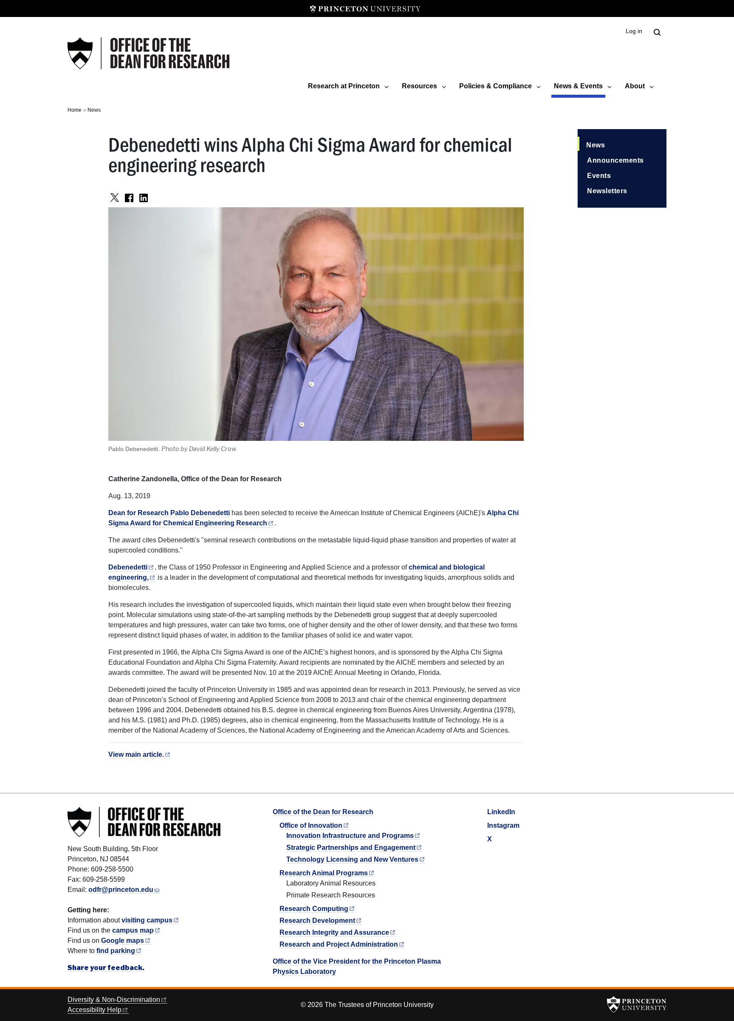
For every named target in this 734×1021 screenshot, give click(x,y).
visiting (146, 920)
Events (599, 175)
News (94, 110)
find (115, 950)
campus (133, 930)
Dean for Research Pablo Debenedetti (169, 512)
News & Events (579, 86)
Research (313, 908)
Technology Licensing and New (352, 859)
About (635, 86)
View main (136, 754)
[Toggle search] (657, 32)
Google (122, 940)
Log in (634, 31)
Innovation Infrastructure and (350, 835)
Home (75, 110)
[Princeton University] (365, 8)
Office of (310, 825)
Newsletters (607, 191)
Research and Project (338, 944)
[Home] (148, 53)
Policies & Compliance (495, 86)
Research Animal (323, 873)
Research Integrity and (334, 932)
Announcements (615, 160)
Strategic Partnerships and (350, 847)
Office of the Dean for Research (323, 811)
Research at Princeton (344, 86)
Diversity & (114, 999)
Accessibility (94, 1009)
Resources (419, 86)
